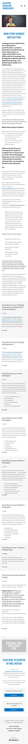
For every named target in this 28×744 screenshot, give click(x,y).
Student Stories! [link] (14, 731)
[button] (21, 5)
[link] (10, 9)
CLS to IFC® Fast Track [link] (14, 728)
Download (14, 695)
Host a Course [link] (14, 726)
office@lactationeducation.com (13, 671)
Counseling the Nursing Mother (14, 99)
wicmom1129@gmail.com (9, 188)
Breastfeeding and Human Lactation (11, 102)
